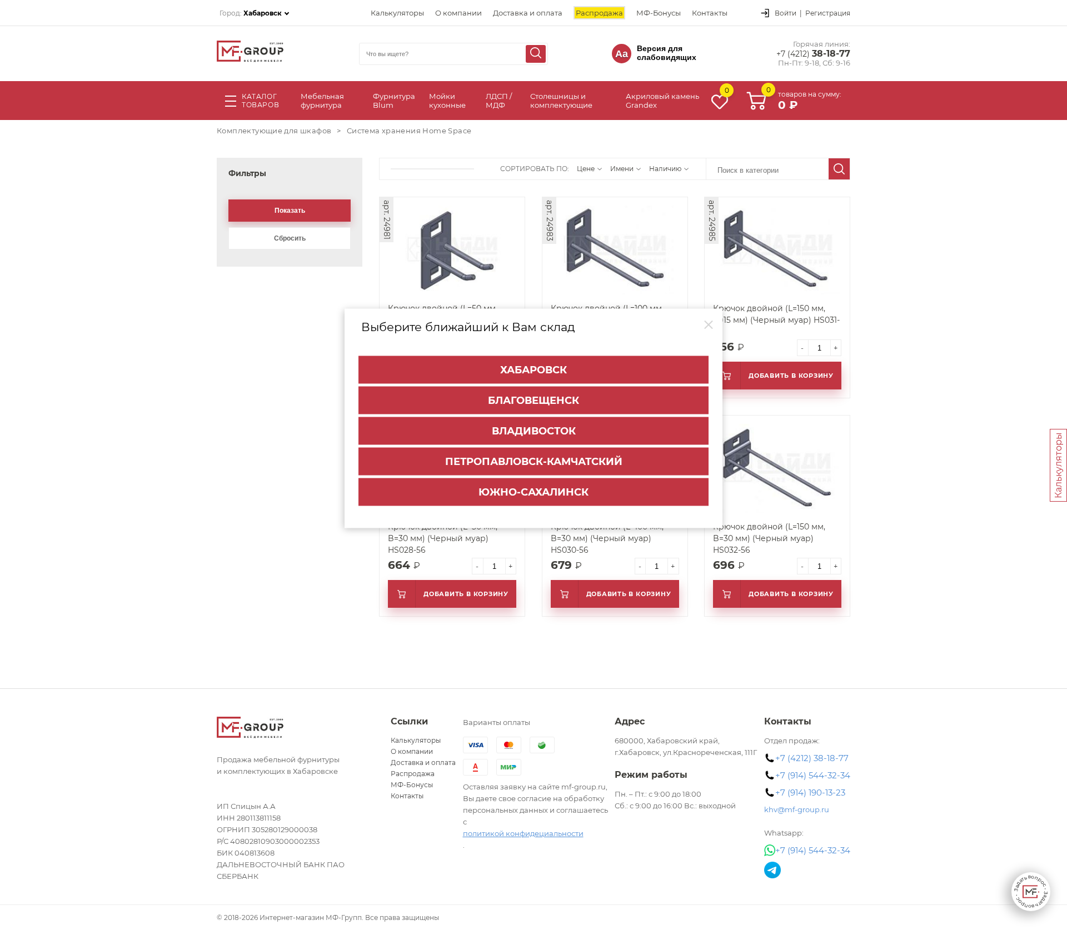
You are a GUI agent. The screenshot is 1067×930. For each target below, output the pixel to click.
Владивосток (534, 431)
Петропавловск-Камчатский (533, 462)
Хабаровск (533, 370)
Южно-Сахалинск (533, 492)
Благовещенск (533, 400)
